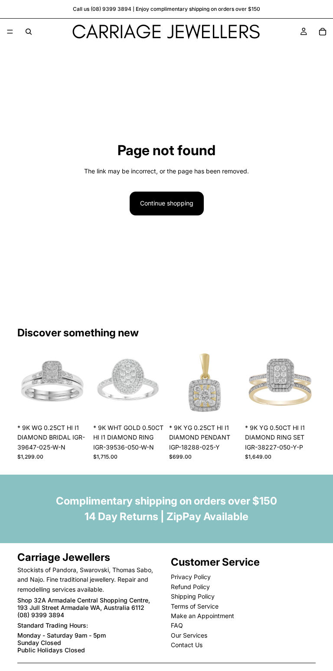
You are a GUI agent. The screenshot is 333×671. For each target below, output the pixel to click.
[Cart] (322, 31)
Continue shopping (166, 203)
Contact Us (186, 644)
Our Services (189, 634)
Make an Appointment (202, 615)
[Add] (74, 406)
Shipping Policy (193, 596)
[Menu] (10, 32)
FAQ (177, 625)
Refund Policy (190, 586)
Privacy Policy (191, 576)
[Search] (28, 31)
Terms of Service (195, 605)
